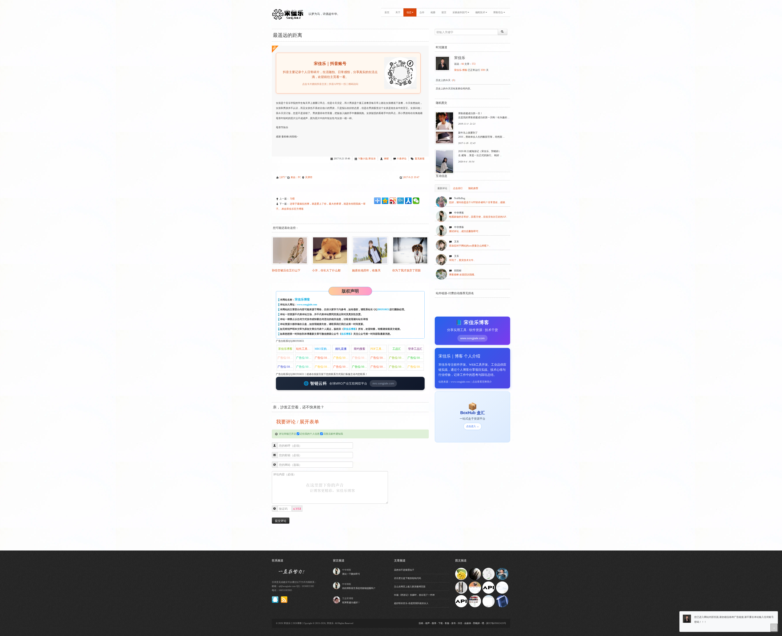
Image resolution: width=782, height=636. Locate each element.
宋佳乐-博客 (460, 70)
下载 (440, 623)
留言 (444, 12)
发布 (453, 623)
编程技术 (480, 12)
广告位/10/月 (285, 357)
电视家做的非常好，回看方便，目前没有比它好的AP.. (478, 216)
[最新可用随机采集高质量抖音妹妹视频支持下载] (461, 587)
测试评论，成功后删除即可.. (464, 231)
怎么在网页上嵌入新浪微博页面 (409, 586)
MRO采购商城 (323, 348)
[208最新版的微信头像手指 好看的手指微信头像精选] (475, 573)
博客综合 (498, 12)
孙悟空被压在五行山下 (286, 270)
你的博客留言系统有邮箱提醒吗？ (359, 588)
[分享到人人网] (408, 200)
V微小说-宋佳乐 (367, 158)
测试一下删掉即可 (351, 574)
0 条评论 (401, 158)
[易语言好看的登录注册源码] (475, 587)
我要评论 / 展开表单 (297, 421)
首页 (386, 12)
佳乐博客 (346, 333)
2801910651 (383, 309)
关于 (397, 12)
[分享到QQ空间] (385, 200)
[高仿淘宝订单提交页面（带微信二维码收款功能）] (502, 587)
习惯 (292, 198)
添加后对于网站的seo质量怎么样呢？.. (469, 245)
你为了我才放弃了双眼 (406, 270)
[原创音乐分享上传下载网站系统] (475, 601)
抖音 (460, 623)
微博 (434, 623)
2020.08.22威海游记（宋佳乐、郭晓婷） (479, 151)
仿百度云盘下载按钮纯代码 (407, 578)
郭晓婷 (476, 623)
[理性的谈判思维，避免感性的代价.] (502, 601)
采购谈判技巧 (460, 12)
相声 (427, 623)
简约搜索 (359, 348)
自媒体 (467, 623)
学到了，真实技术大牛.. (462, 260)
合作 (422, 12)
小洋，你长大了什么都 (326, 270)
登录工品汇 (415, 348)
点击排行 (458, 188)
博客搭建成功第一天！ (470, 113)
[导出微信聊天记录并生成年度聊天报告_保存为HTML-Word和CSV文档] (488, 573)
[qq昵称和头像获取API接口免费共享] (488, 587)
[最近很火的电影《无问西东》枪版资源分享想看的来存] (502, 573)
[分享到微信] (416, 200)
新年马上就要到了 (468, 132)
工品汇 (396, 348)
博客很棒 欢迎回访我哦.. (462, 274)
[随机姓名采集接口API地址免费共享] (461, 601)
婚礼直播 (341, 348)
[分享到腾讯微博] (400, 200)
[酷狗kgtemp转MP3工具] (488, 601)
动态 (408, 12)
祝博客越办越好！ (351, 602)
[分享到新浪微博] (393, 200)
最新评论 (442, 188)
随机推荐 (473, 188)
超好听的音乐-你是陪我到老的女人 (411, 603)
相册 (433, 12)
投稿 (421, 623)
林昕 (386, 158)
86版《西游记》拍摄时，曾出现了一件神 (414, 595)
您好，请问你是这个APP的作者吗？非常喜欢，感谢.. (477, 202)
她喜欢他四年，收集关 (366, 270)
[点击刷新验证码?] (297, 509)
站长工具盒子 (304, 348)
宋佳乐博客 (350, 329)
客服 (447, 623)
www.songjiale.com (307, 304)
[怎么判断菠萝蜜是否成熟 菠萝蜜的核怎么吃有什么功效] (461, 573)
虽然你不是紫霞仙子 (404, 570)
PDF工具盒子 (378, 348)
